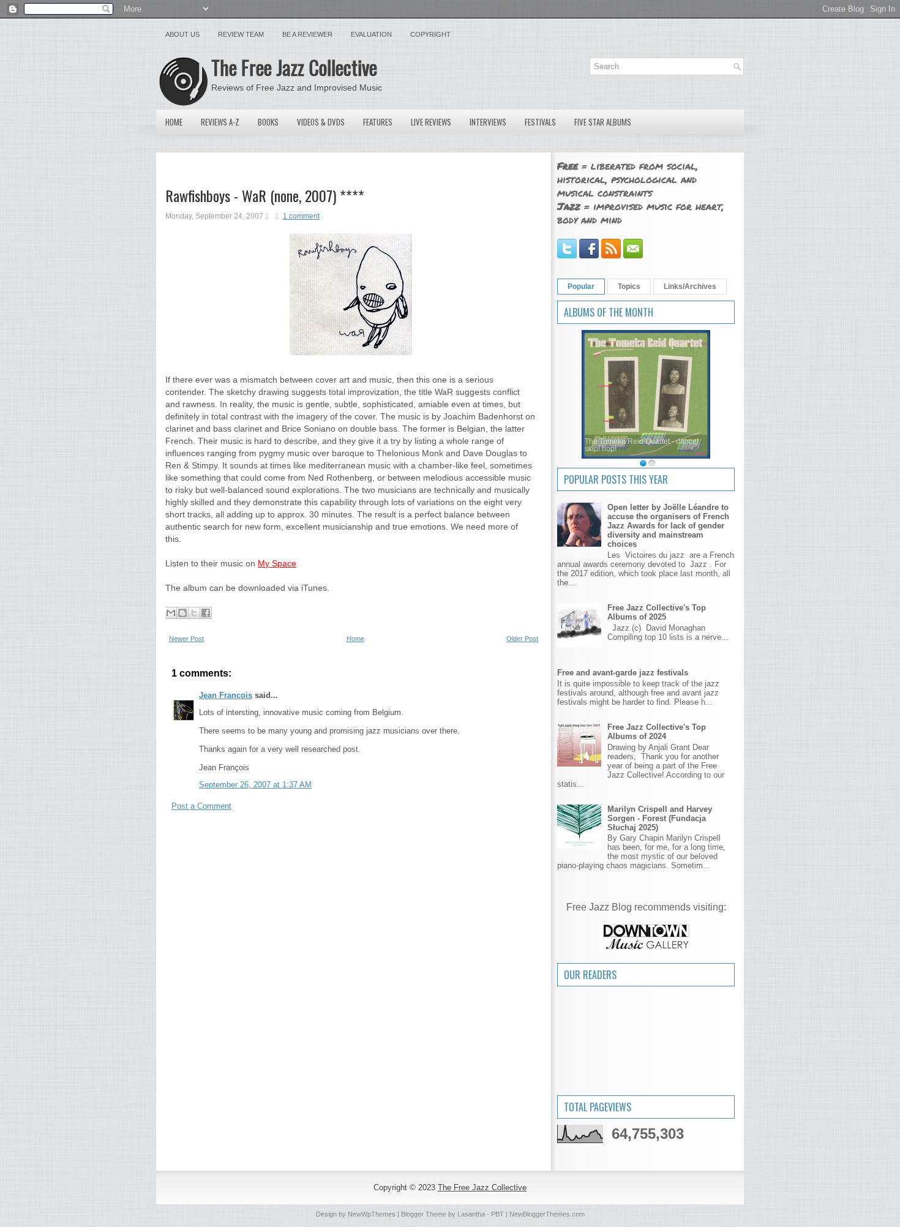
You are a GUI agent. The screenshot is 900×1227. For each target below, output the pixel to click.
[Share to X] (194, 613)
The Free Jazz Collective (294, 67)
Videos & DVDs (321, 122)
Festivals (540, 122)
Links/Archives (690, 286)
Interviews (488, 122)
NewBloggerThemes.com (547, 1214)
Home (173, 122)
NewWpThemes (372, 1214)
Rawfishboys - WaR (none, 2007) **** (264, 195)
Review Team (241, 34)
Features (377, 122)
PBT (497, 1214)
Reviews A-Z (220, 122)
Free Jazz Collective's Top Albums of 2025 (656, 612)
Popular (581, 286)
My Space (277, 563)
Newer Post (186, 638)
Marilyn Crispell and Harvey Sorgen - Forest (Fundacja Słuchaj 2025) (659, 818)
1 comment (301, 216)
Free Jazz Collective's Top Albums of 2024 (656, 731)
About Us (182, 34)
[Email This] (171, 613)
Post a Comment (201, 806)
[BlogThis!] (182, 613)
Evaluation (371, 34)
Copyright (430, 34)
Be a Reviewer (307, 34)
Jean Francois (225, 695)
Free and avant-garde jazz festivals (622, 672)
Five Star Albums (602, 122)
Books (268, 122)
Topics (629, 286)
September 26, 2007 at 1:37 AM (255, 784)
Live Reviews (431, 122)
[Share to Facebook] (206, 613)
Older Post (522, 638)
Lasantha (471, 1214)
